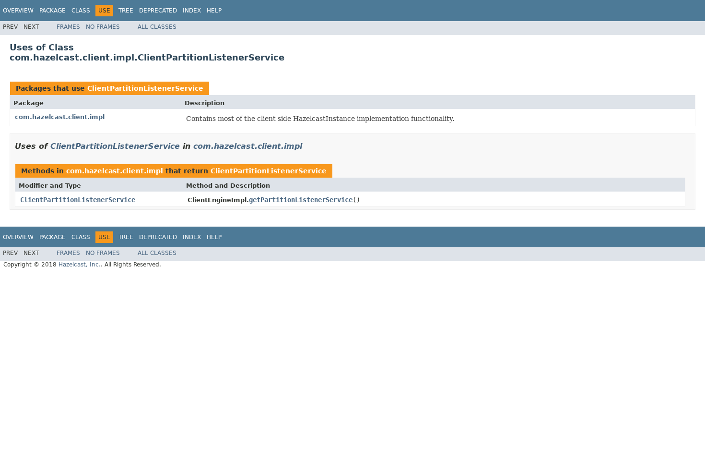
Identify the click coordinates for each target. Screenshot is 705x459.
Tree (125, 10)
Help (214, 10)
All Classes (157, 27)
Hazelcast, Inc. (80, 264)
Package (52, 10)
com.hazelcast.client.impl (60, 117)
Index (192, 10)
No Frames (103, 27)
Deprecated (158, 10)
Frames (68, 27)
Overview (18, 10)
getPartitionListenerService (300, 200)
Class (80, 10)
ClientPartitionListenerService (145, 88)
